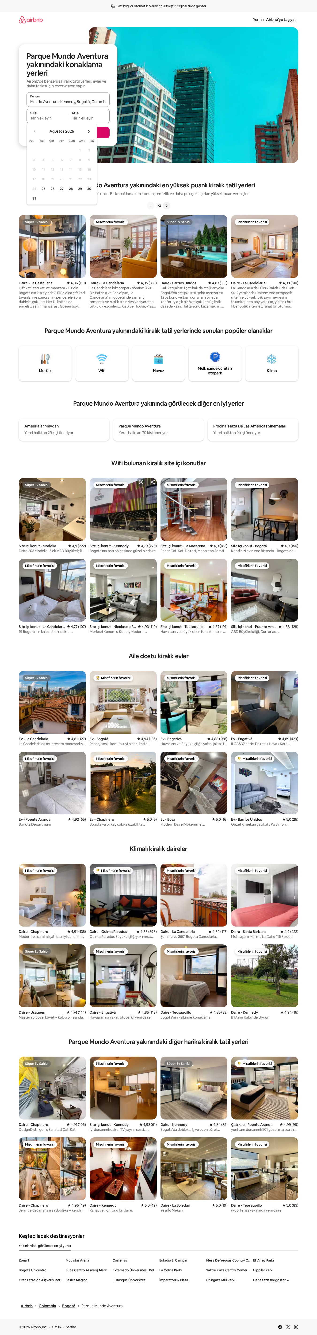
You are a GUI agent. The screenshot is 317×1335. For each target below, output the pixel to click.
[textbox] (47, 118)
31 (34, 198)
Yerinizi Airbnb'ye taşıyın (274, 19)
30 (89, 189)
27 (62, 189)
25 (43, 189)
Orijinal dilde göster (191, 6)
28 (71, 189)
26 (52, 189)
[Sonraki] (166, 205)
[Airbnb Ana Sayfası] (31, 19)
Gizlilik (56, 1327)
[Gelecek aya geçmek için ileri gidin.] (88, 131)
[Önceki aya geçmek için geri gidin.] (34, 131)
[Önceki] (150, 205)
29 (80, 189)
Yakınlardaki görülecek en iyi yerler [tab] (45, 1246)
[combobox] (68, 101)
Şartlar (71, 1327)
